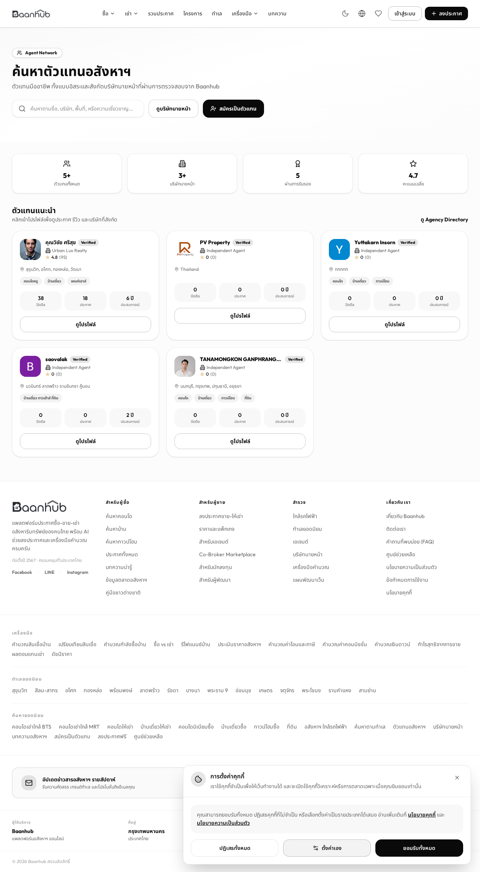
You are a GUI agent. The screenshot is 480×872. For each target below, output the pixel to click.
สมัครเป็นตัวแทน (237, 108)
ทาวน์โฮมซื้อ (266, 726)
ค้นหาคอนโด (119, 516)
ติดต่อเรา (396, 529)
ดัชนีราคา (62, 654)
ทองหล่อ (93, 690)
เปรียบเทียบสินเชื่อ (77, 644)
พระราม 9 (217, 690)
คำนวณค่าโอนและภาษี (291, 644)
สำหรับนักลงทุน (215, 567)
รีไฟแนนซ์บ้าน (195, 644)
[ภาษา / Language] (362, 13)
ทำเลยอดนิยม (307, 529)
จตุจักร (287, 690)
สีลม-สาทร (46, 690)
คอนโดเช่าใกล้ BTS (31, 726)
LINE (49, 572)
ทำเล (217, 13)
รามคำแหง (339, 690)
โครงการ (192, 13)
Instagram (77, 572)
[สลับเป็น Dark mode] (345, 13)
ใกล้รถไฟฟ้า (305, 516)
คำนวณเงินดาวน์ (392, 644)
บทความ (277, 13)
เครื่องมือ (242, 13)
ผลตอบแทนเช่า (28, 654)
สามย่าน (367, 690)
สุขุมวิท (19, 690)
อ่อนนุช (243, 690)
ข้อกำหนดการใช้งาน (407, 579)
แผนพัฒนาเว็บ (308, 579)
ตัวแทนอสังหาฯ (409, 726)
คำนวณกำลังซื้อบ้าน (125, 644)
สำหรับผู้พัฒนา (215, 579)
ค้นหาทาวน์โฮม (121, 541)
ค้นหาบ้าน (116, 529)
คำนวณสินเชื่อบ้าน (31, 644)
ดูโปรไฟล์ (86, 324)
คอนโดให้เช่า (120, 726)
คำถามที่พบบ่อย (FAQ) (410, 541)
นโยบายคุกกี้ (399, 592)
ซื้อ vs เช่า (164, 644)
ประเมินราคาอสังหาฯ (239, 644)
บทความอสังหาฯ (29, 736)
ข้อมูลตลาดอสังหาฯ (126, 579)
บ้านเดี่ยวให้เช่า (156, 726)
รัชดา (172, 690)
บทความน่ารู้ (119, 567)
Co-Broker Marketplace (227, 554)
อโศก (70, 690)
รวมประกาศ (161, 13)
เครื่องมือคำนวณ (311, 567)
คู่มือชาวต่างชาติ (123, 592)
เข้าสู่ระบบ (405, 13)
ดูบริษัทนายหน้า (173, 108)
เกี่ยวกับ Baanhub (405, 516)
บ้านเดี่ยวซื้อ (233, 726)
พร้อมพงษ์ (121, 690)
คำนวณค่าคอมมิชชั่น (344, 644)
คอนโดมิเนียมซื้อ (196, 726)
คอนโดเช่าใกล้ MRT (79, 726)
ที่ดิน (292, 726)
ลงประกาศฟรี (112, 736)
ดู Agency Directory (444, 219)
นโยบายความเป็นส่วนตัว (411, 567)
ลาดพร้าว (150, 690)
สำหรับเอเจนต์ (213, 541)
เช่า (128, 13)
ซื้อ (105, 13)
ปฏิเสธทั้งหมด (234, 848)
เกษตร (266, 690)
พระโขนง (311, 690)
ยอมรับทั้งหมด (419, 848)
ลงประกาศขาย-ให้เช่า (221, 516)
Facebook (22, 572)
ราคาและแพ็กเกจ (216, 529)
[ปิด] (457, 778)
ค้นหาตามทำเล (370, 726)
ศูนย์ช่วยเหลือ (400, 554)
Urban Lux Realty (69, 250)
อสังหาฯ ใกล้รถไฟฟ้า (325, 726)
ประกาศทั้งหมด (122, 554)
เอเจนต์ (300, 541)
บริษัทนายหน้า (307, 554)
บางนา (193, 690)
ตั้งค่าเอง (332, 848)
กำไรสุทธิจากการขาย (439, 644)
